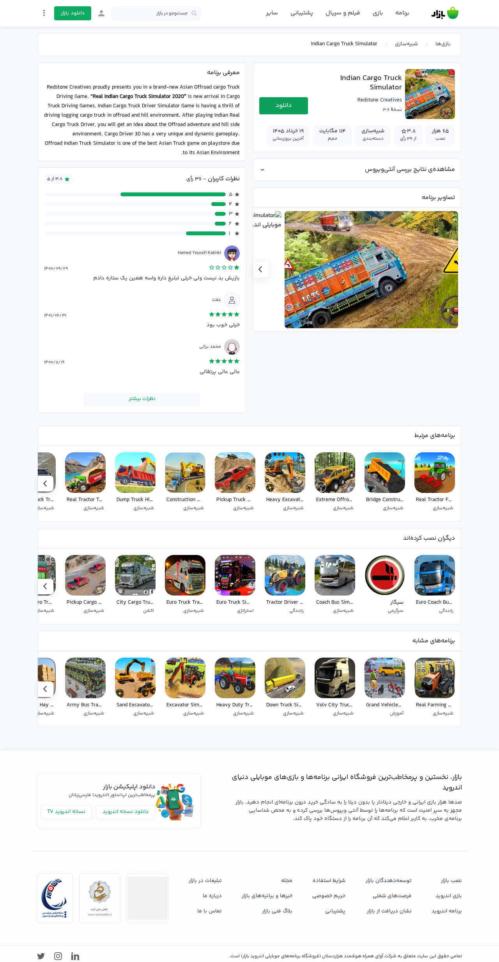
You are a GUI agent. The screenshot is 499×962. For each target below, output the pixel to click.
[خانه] (445, 13)
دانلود (284, 105)
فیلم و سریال (343, 13)
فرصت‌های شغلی (392, 896)
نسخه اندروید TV (66, 811)
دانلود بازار (73, 13)
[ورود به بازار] (101, 13)
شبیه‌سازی (406, 44)
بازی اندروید (448, 896)
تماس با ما (209, 911)
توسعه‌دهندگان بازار (389, 881)
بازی (378, 13)
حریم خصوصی (328, 896)
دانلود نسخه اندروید (126, 811)
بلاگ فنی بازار (277, 911)
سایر (272, 13)
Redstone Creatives (379, 100)
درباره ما (212, 896)
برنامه (402, 13)
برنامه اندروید (447, 911)
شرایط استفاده (329, 881)
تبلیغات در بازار (205, 881)
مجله (286, 881)
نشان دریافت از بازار (389, 911)
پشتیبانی (301, 13)
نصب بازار (451, 881)
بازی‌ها (443, 44)
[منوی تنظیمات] (44, 13)
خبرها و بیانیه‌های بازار (267, 896)
